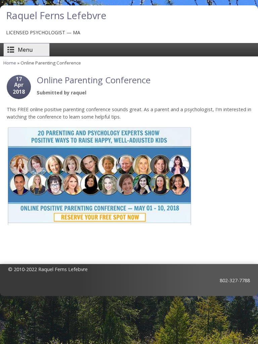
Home (9, 63)
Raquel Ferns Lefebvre (56, 15)
